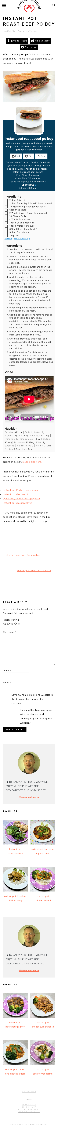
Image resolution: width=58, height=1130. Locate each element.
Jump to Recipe (18, 40)
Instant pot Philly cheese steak (20, 489)
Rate (43, 156)
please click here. (32, 461)
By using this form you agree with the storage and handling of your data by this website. (36, 716)
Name (7, 670)
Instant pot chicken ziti (16, 494)
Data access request (29, 1112)
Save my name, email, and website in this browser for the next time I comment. (32, 699)
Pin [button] (30, 156)
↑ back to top (29, 1092)
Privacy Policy (29, 1104)
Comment (9, 631)
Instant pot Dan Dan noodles (23, 554)
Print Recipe (30, 47)
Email (7, 682)
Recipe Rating (11, 619)
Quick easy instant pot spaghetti (21, 498)
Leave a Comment (30, 31)
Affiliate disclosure (29, 1109)
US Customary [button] (22, 238)
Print (17, 156)
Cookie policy (29, 1107)
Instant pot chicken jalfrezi (18, 502)
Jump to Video (42, 40)
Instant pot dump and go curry (34, 570)
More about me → (29, 797)
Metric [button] (8, 238)
